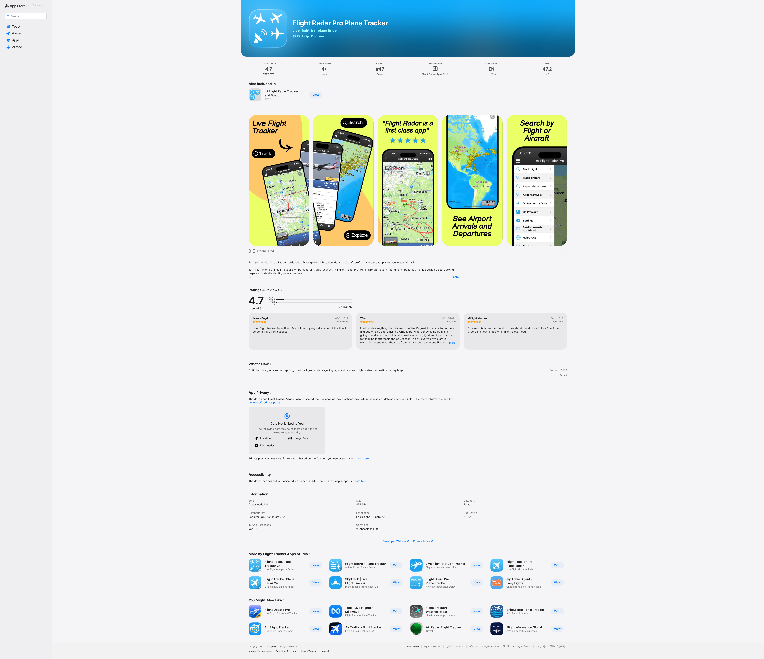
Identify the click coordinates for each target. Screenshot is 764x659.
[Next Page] (571, 180)
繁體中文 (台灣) (557, 646)
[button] (25, 27)
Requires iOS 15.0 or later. (265, 516)
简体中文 (473, 646)
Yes (251, 528)
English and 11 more (368, 516)
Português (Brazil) (522, 646)
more (455, 276)
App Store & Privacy (286, 651)
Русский (459, 646)
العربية (448, 646)
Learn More (362, 458)
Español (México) (432, 646)
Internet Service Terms (260, 651)
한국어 (506, 646)
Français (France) (490, 646)
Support (325, 651)
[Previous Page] (245, 180)
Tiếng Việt (541, 646)
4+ (465, 516)
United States (412, 646)
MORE (452, 342)
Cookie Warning (308, 651)
